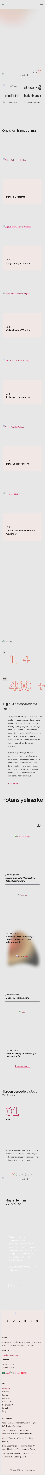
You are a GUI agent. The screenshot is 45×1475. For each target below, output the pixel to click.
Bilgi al (10, 35)
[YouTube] (25, 1321)
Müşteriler (6, 1398)
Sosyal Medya (12, 933)
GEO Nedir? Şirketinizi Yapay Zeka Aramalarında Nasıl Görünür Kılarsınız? (17, 1432)
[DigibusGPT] (31, 1321)
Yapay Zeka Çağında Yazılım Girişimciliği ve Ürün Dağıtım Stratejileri (19, 1424)
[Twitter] (13, 1321)
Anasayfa (6, 1388)
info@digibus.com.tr (10, 1355)
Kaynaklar (6, 1408)
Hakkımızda (13, 783)
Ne (7, 1401)
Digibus (14, 1470)
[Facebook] (7, 1321)
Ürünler (5, 1395)
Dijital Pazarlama (13, 994)
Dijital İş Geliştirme (13, 874)
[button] (35, 71)
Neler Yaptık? (7, 1405)
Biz (6, 1391)
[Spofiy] (37, 1321)
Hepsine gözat (21, 1066)
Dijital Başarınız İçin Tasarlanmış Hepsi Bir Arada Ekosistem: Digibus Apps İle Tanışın (18, 1447)
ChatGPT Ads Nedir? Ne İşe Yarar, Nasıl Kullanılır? (17, 1440)
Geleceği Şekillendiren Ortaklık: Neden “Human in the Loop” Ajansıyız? (17, 1455)
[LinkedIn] (19, 1321)
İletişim (5, 1411)
